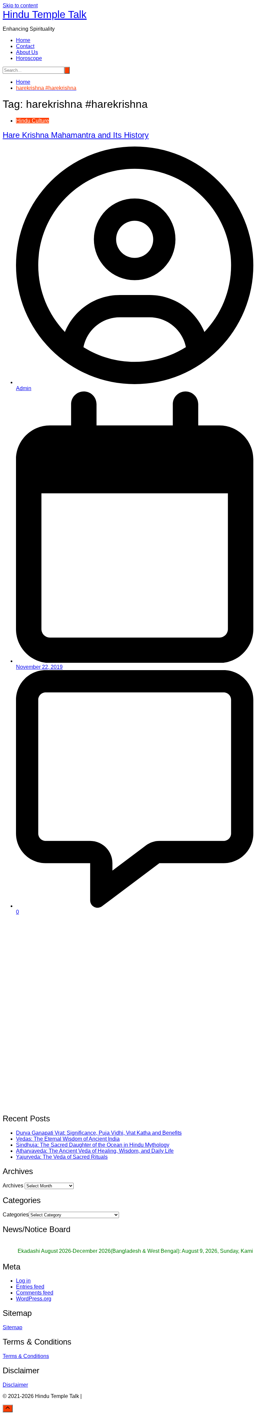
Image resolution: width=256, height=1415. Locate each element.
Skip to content (20, 5)
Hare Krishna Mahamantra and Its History (76, 134)
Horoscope (29, 58)
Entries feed (30, 1287)
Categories (16, 1214)
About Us (27, 52)
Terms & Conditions (26, 1356)
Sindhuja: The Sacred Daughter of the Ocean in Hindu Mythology (92, 1145)
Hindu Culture (32, 120)
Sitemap (12, 1327)
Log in (23, 1281)
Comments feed (34, 1293)
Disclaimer (15, 1385)
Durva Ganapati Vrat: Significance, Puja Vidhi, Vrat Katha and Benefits (99, 1133)
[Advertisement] (128, 967)
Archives (13, 1185)
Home (23, 40)
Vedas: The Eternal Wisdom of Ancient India (68, 1139)
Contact (25, 46)
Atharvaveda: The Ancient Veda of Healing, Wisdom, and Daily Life (95, 1151)
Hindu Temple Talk (45, 14)
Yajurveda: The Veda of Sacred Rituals (62, 1157)
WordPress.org (33, 1299)
